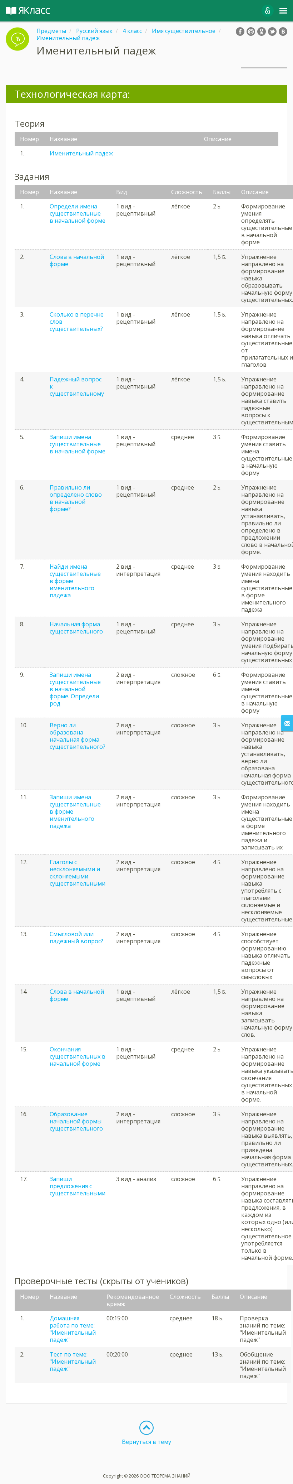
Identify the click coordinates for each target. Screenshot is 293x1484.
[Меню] (283, 10)
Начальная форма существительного (76, 627)
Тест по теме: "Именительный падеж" (73, 1361)
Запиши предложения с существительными (77, 1186)
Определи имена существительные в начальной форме (77, 213)
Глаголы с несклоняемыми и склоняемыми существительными (77, 872)
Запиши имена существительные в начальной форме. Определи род (75, 689)
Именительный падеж (81, 153)
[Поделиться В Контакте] (283, 31)
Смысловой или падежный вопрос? (76, 937)
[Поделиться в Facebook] (240, 31)
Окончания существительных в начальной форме (77, 1056)
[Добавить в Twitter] (272, 31)
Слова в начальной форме (77, 260)
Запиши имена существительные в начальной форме (77, 444)
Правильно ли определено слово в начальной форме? (76, 498)
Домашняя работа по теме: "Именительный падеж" (73, 1329)
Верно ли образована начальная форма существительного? (77, 736)
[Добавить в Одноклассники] (261, 31)
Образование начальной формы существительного (76, 1121)
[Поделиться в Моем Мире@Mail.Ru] (251, 31)
